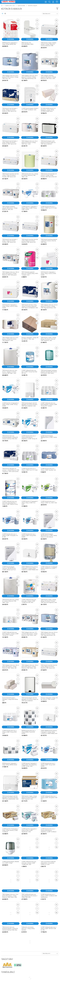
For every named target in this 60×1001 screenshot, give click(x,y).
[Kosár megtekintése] (57, 2)
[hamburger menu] (46, 2)
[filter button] (57, 8)
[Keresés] (49, 2)
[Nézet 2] (5, 13)
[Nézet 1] (2, 13)
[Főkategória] (2, 5)
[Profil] (53, 2)
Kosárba (11, 39)
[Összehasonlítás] (18, 28)
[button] (18, 20)
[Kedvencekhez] (18, 24)
